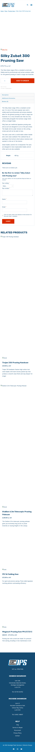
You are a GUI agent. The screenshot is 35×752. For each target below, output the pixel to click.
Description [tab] (5, 95)
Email (4, 207)
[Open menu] (31, 4)
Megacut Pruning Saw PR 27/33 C (17, 632)
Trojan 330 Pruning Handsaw (15, 363)
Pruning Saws (8, 88)
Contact (17, 736)
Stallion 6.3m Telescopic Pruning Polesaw (17, 513)
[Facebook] (13, 749)
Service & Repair (18, 727)
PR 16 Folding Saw (10, 574)
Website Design (27, 745)
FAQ (17, 725)
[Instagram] (17, 749)
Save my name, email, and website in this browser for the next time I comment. (18, 215)
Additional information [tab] (8, 98)
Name (4, 199)
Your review (6, 188)
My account (17, 730)
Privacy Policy (17, 733)
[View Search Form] (27, 5)
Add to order (22, 81)
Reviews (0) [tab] (5, 101)
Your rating (5, 183)
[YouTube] (21, 749)
